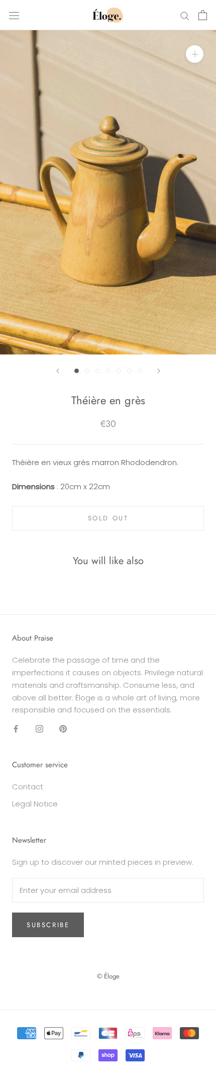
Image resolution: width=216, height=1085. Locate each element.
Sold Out (108, 518)
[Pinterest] (63, 728)
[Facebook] (16, 728)
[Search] (184, 15)
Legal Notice (35, 803)
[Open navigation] (14, 15)
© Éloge (108, 976)
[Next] (158, 371)
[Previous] (57, 371)
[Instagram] (39, 728)
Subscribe (48, 925)
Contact (27, 786)
